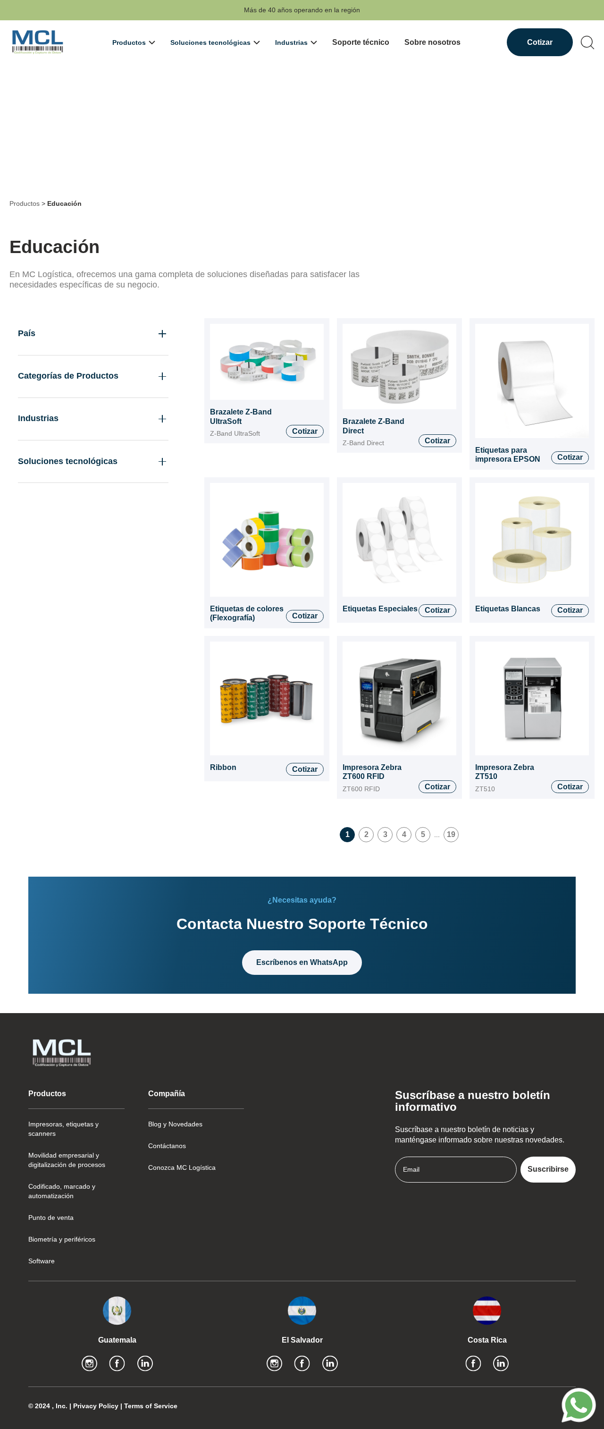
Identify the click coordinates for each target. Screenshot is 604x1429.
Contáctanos (167, 1146)
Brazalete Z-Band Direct (373, 426)
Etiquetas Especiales (380, 609)
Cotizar (540, 42)
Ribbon (223, 767)
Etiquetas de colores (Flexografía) (247, 613)
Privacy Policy (96, 1406)
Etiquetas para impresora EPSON (507, 455)
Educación (64, 203)
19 (451, 834)
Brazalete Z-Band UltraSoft (241, 416)
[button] (133, 42)
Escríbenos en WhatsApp (302, 962)
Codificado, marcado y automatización (61, 1191)
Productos (24, 203)
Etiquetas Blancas (507, 609)
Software (41, 1261)
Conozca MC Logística (182, 1167)
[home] (37, 42)
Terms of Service (150, 1406)
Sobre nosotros (432, 42)
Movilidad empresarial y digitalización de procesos (66, 1159)
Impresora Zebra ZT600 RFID (372, 772)
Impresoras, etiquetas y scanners (63, 1128)
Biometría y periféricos (61, 1239)
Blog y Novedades (175, 1124)
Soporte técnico (360, 42)
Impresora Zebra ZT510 (504, 772)
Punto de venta (51, 1217)
